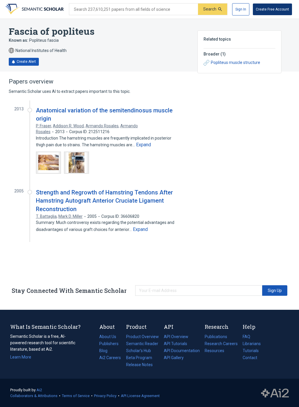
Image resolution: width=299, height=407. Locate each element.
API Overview (176, 336)
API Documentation (182, 351)
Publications (216, 337)
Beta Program (139, 357)
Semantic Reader (142, 343)
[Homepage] (34, 9)
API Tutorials (175, 343)
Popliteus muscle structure (235, 62)
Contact (250, 357)
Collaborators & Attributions (34, 396)
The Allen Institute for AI (275, 393)
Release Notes (139, 364)
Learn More (20, 357)
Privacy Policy (105, 396)
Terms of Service (76, 396)
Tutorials (251, 350)
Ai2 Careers (110, 358)
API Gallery (174, 357)
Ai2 (39, 390)
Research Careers (221, 344)
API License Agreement (140, 396)
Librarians (252, 343)
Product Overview (142, 336)
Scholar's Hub (138, 350)
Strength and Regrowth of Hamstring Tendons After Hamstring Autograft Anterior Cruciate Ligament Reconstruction (104, 200)
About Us (107, 336)
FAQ (246, 336)
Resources (214, 351)
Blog (105, 351)
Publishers (109, 343)
